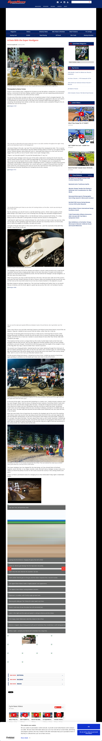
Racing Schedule (88, 35)
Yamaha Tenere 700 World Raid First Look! (59, 719)
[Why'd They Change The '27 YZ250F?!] (14, 715)
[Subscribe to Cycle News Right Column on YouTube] (59, 707)
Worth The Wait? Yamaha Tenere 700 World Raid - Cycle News (36, 719)
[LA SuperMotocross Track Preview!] (47, 715)
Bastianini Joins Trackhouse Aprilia (79, 184)
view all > (90, 175)
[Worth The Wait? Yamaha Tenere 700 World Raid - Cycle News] (36, 715)
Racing (53, 6)
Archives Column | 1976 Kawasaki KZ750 (79, 78)
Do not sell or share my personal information (89, 732)
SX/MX (28, 35)
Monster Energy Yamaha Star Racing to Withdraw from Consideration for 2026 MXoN (80, 190)
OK (89, 726)
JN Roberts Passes (73, 88)
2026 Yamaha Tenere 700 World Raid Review (80, 93)
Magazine (38, 6)
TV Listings (89, 31)
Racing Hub (13, 35)
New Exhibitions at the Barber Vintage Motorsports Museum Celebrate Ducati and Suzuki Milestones (80, 223)
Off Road (58, 35)
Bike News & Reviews (58, 31)
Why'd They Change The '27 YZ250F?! (14, 719)
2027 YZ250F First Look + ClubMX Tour (25, 719)
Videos (59, 6)
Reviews (45, 6)
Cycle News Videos (16, 706)
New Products (73, 31)
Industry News (43, 31)
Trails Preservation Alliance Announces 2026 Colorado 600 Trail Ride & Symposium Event (80, 216)
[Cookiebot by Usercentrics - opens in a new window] (10, 738)
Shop (65, 6)
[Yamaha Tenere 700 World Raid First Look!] (59, 715)
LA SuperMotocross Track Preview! (47, 719)
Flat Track (73, 35)
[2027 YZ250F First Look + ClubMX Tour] (25, 715)
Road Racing (43, 35)
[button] (63, 717)
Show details (24, 738)
